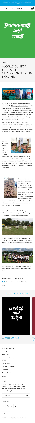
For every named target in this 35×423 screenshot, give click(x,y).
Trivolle (30, 187)
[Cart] (32, 8)
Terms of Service (6, 373)
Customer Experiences (8, 366)
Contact (4, 376)
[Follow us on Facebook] (4, 406)
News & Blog (6, 354)
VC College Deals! (10, 338)
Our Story (4, 351)
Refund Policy (6, 369)
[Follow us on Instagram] (8, 406)
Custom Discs (6, 363)
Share (3, 285)
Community (5, 62)
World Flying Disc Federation (19, 106)
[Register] (27, 395)
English (5, 413)
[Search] (6, 8)
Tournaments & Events (20, 282)
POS (11, 418)
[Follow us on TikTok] (12, 406)
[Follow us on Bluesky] (15, 406)
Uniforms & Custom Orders (7, 359)
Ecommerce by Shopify (19, 418)
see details (17, 3)
